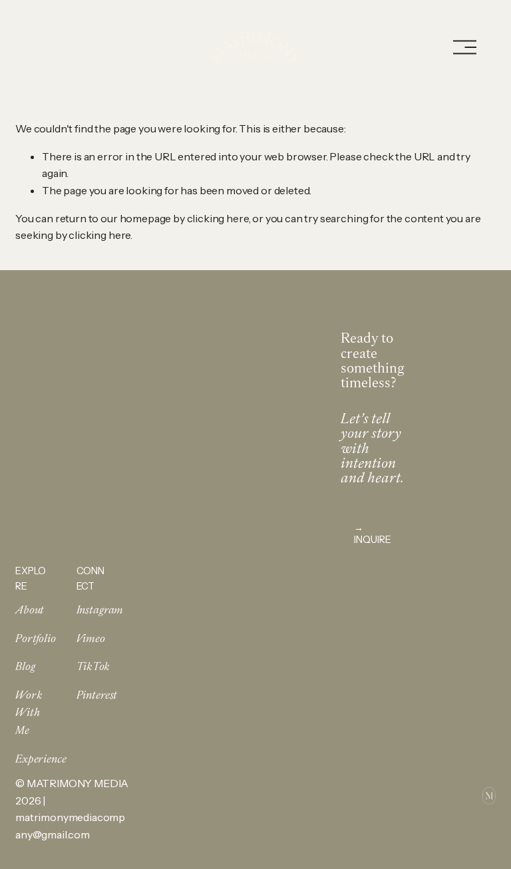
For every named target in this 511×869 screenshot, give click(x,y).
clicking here (218, 218)
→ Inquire (372, 534)
